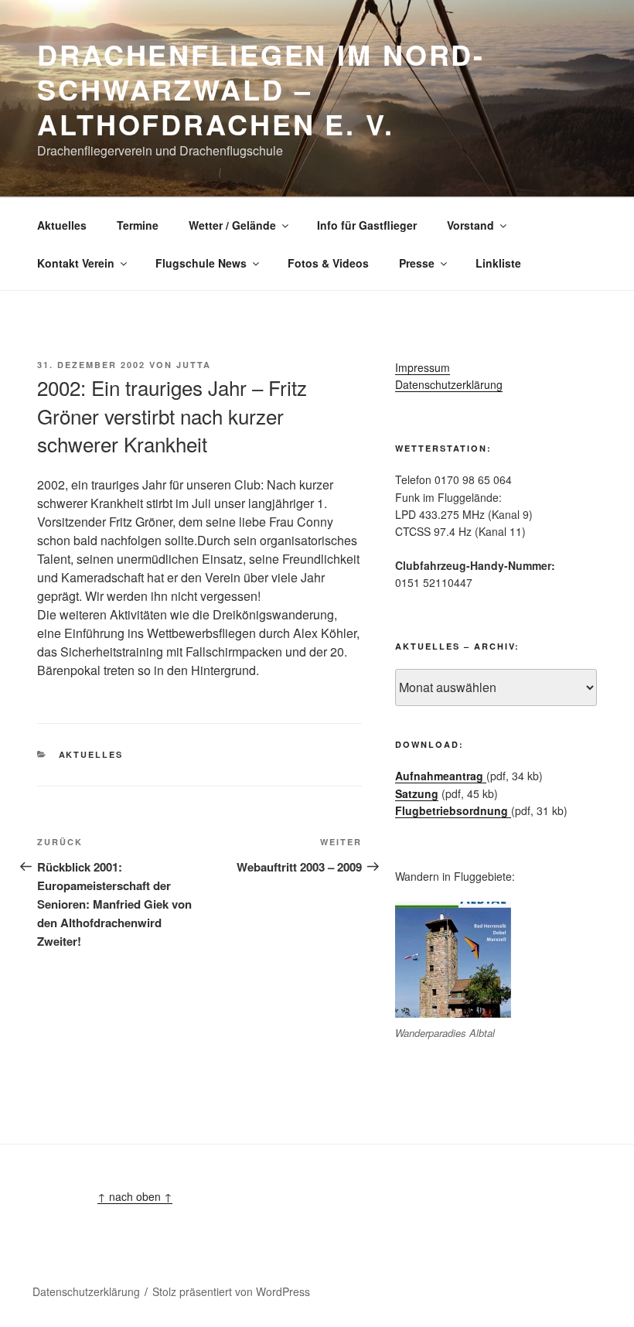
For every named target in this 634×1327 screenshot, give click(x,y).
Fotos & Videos (328, 263)
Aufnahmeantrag (440, 775)
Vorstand (470, 225)
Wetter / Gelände (232, 225)
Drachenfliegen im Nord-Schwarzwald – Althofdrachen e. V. (261, 89)
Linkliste (498, 263)
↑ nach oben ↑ (134, 1196)
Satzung (416, 793)
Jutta (193, 364)
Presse (417, 263)
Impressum (422, 367)
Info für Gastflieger (367, 225)
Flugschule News (201, 263)
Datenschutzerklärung (449, 384)
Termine (137, 225)
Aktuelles (62, 225)
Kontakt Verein (75, 263)
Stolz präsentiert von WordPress (231, 1291)
